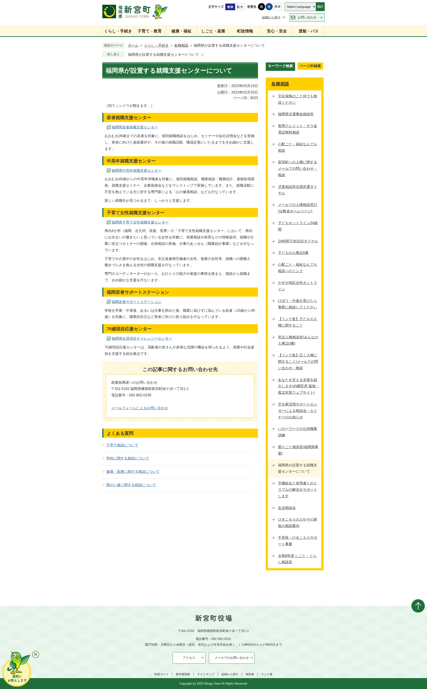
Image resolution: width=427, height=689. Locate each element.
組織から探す (271, 17)
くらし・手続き (156, 45)
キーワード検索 (280, 66)
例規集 (250, 674)
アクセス (189, 657)
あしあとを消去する (202, 55)
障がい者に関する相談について (131, 485)
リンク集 (267, 674)
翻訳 (320, 6)
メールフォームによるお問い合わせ (139, 408)
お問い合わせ (307, 17)
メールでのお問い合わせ (232, 657)
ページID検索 (310, 66)
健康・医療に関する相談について (133, 471)
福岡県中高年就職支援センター (136, 170)
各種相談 (181, 45)
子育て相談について (122, 445)
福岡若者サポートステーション (136, 302)
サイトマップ (205, 674)
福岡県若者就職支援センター (135, 127)
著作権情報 (183, 674)
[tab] (280, 66)
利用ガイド (161, 674)
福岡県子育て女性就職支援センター (140, 222)
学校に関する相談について (127, 458)
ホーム (133, 45)
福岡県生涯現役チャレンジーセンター (142, 338)
